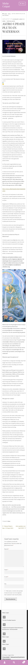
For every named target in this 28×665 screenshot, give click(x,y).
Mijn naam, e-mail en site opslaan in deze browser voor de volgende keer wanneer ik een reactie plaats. (13, 592)
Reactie (6, 549)
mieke (3, 21)
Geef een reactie (11, 21)
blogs (9, 13)
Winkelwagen (22, 661)
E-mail (6, 576)
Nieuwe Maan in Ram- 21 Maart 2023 (7, 527)
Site (5, 583)
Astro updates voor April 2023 (21, 527)
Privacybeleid (5, 657)
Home (5, 13)
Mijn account (4, 662)
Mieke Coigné (6, 5)
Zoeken (14, 662)
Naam (6, 569)
